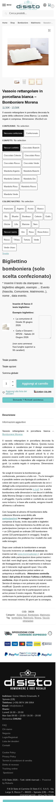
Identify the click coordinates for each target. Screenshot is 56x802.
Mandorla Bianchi (31, 171)
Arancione (8, 209)
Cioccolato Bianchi (31, 148)
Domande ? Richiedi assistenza (28, 400)
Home (4, 23)
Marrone (25, 224)
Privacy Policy (9, 756)
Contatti (6, 745)
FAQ (4, 725)
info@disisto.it (16, 706)
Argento (20, 209)
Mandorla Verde (11, 194)
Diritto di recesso (10, 764)
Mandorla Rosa (10, 186)
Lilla (16, 224)
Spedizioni (8, 772)
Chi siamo (7, 729)
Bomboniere (23, 23)
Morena (38, 618)
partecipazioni (9, 518)
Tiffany (17, 240)
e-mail (36, 489)
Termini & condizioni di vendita (17, 760)
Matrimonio (35, 23)
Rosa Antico (42, 232)
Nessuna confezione (13, 133)
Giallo (48, 216)
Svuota (5, 253)
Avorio (30, 209)
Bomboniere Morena (12, 434)
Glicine (7, 224)
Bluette (15, 216)
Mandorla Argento (12, 171)
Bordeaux (26, 216)
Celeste (38, 216)
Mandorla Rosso (28, 186)
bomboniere (17, 618)
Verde (36, 240)
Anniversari (22, 615)
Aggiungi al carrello (35, 383)
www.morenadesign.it (28, 554)
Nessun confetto (11, 148)
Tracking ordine (10, 768)
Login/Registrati (10, 737)
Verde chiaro (9, 247)
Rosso (7, 240)
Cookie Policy (9, 752)
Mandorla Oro (29, 179)
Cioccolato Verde (31, 163)
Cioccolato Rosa (32, 155)
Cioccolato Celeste (12, 155)
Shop (12, 23)
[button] (50, 5)
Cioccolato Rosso (12, 163)
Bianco (40, 209)
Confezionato (32, 133)
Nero (35, 224)
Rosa (31, 232)
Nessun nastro (10, 232)
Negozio (6, 733)
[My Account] (45, 5)
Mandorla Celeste (12, 179)
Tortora (27, 240)
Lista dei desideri (10, 741)
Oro (23, 232)
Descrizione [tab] (8, 415)
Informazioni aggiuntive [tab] (14, 422)
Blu (6, 216)
